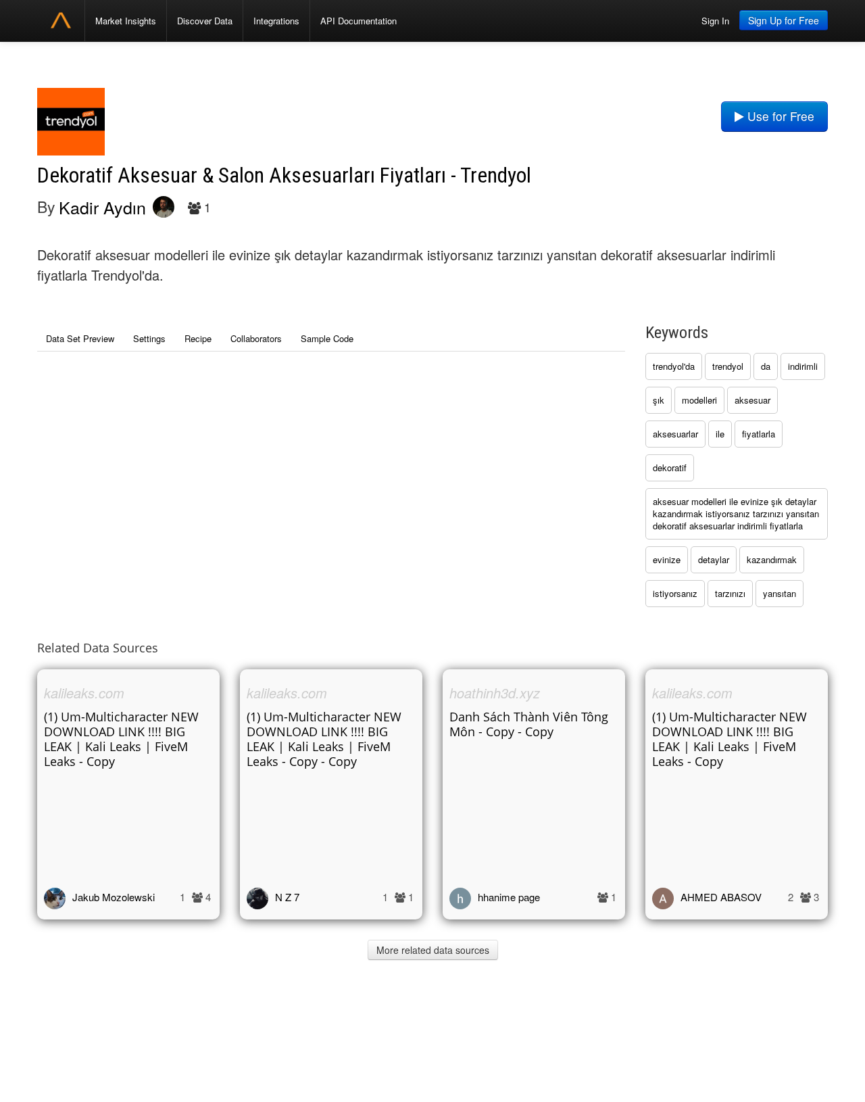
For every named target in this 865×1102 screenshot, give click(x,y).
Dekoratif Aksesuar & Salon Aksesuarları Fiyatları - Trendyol (284, 175)
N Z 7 (287, 897)
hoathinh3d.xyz (494, 692)
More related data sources (432, 950)
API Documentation (358, 20)
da (765, 366)
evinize (667, 559)
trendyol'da (674, 366)
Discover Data (204, 20)
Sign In (715, 20)
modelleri (699, 399)
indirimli (803, 366)
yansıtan (779, 593)
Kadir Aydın (102, 207)
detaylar (713, 559)
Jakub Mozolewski (113, 897)
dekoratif (670, 467)
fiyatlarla (758, 433)
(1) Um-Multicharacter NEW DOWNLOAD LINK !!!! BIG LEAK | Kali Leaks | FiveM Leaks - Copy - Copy (324, 739)
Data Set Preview (80, 338)
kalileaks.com (84, 692)
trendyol (727, 366)
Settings (149, 338)
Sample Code (327, 338)
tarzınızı (730, 593)
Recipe (198, 338)
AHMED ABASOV (721, 897)
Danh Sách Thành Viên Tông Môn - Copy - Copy (528, 724)
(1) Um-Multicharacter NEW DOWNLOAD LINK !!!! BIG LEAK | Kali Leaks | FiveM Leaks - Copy (121, 739)
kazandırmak (772, 559)
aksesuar (752, 399)
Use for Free (779, 115)
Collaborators (256, 338)
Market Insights (125, 20)
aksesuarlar (675, 433)
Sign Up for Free (783, 20)
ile (720, 433)
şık (658, 399)
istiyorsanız (675, 593)
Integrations (276, 20)
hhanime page (509, 897)
